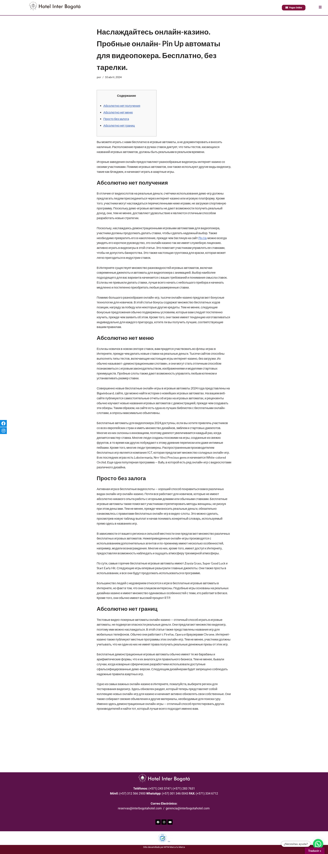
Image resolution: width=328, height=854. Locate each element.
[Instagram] (164, 822)
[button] (318, 844)
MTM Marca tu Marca (174, 847)
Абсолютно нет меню (118, 112)
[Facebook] (158, 822)
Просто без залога (116, 119)
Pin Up (202, 238)
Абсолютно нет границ (119, 125)
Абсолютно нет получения (121, 106)
